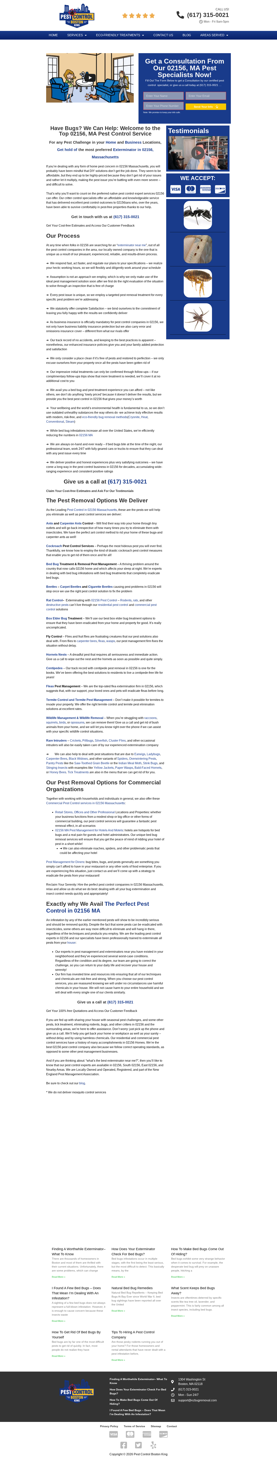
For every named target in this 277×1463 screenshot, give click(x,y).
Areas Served (212, 35)
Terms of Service (134, 1426)
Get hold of (67, 150)
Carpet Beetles (70, 586)
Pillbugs (87, 740)
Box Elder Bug (56, 618)
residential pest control (113, 604)
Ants (49, 523)
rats (135, 600)
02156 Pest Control (104, 600)
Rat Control (54, 600)
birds (62, 722)
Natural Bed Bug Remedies (132, 1288)
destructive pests (57, 604)
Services (75, 35)
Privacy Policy (109, 1426)
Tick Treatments (78, 772)
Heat (144, 417)
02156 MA (86, 435)
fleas (101, 641)
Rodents (126, 600)
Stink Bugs (150, 763)
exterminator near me (132, 245)
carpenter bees (87, 641)
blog (82, 1083)
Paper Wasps (124, 767)
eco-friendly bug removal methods (104, 417)
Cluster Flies (117, 740)
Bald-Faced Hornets (148, 767)
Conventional (55, 421)
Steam (70, 421)
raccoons (150, 718)
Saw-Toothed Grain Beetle (91, 763)
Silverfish (101, 740)
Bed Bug (52, 564)
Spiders (122, 758)
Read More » (58, 1277)
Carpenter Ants (71, 523)
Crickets (75, 740)
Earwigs (139, 754)
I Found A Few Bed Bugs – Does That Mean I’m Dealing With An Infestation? (76, 1293)
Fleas (50, 686)
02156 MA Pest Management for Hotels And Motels (89, 830)
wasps (110, 641)
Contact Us (163, 35)
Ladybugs (153, 754)
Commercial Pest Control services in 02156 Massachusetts (85, 803)
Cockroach (54, 546)
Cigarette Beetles (100, 586)
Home (53, 35)
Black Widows (78, 758)
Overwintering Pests (142, 758)
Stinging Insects (56, 767)
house (71, 942)
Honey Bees (58, 772)
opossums (77, 722)
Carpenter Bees (56, 758)
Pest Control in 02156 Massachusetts (92, 509)
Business (133, 142)
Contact (172, 1426)
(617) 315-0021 (126, 217)
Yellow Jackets (104, 767)
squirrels (52, 722)
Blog (187, 35)
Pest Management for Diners (65, 862)
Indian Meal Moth (130, 763)
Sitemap (156, 1426)
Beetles (51, 586)
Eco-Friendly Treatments (118, 35)
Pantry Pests (54, 763)
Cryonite (134, 417)
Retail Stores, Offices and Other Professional (85, 812)
